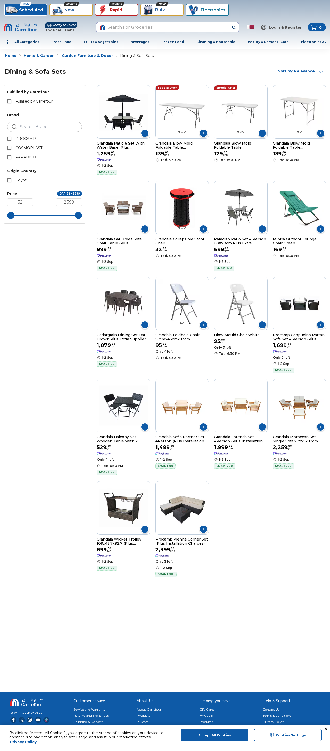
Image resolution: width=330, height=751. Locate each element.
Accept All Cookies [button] (214, 735)
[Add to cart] (145, 133)
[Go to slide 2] (182, 132)
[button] (326, 729)
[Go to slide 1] (179, 132)
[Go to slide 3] (185, 132)
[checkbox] (9, 101)
